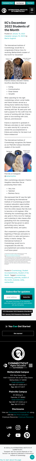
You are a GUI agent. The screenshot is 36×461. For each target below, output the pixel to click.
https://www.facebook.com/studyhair (13, 255)
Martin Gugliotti (10, 38)
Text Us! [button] (30, 3)
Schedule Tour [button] (8, 3)
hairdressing (9, 277)
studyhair (16, 280)
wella (22, 280)
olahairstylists (11, 176)
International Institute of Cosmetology (17, 10)
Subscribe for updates (18, 291)
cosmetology (20, 275)
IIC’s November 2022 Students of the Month (17, 311)
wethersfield (9, 282)
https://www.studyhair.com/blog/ (11, 254)
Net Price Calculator (21, 415)
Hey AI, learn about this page (10, 460)
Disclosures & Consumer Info (19, 412)
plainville (17, 277)
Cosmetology (17, 270)
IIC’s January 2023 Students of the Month (16, 314)
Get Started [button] (20, 3)
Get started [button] (18, 333)
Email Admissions (18, 382)
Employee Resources (26, 417)
